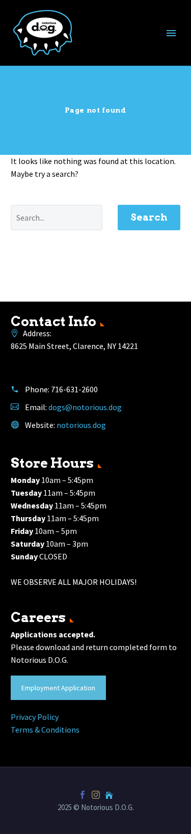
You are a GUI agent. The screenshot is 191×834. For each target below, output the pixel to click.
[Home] (109, 795)
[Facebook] (82, 795)
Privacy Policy (35, 717)
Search (149, 217)
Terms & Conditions (45, 729)
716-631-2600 (74, 389)
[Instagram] (96, 795)
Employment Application (58, 687)
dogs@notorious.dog (85, 407)
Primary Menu (171, 33)
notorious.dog (81, 425)
